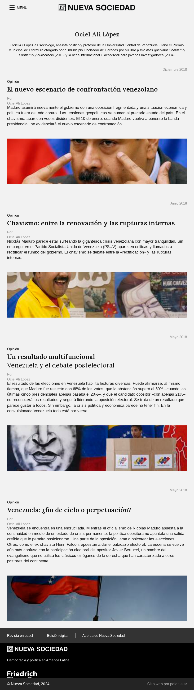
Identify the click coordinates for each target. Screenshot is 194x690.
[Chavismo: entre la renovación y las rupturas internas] (97, 295)
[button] (18, 7)
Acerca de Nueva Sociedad (103, 635)
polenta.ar (178, 684)
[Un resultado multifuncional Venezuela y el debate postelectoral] (97, 448)
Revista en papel (20, 635)
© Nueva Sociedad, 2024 (28, 684)
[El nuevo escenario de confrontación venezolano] (97, 161)
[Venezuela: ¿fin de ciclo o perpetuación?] (97, 598)
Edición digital (57, 635)
